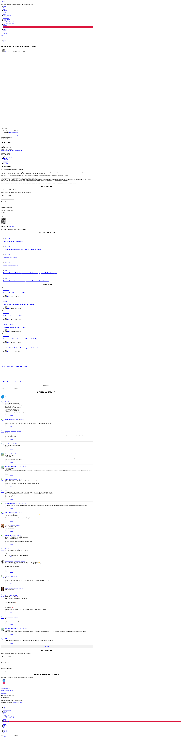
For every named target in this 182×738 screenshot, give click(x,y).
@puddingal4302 (14, 479)
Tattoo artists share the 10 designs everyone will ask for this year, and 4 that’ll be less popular (30, 273)
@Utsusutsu (13, 535)
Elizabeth (7, 491)
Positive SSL (3, 736)
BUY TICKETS (6, 150)
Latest (4, 6)
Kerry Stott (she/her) (10, 503)
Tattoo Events (6, 19)
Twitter (6, 163)
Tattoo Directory (7, 15)
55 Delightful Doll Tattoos (10, 265)
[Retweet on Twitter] (8, 475)
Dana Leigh (8, 479)
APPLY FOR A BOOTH (16, 150)
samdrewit (7, 431)
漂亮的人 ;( (8, 535)
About (4, 14)
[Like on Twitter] (9, 475)
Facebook (5, 161)
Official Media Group (17, 702)
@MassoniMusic (15, 588)
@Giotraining (16, 419)
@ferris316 (10, 443)
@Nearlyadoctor (18, 503)
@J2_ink (10, 595)
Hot (4, 9)
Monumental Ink (9, 561)
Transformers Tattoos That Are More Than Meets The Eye (20, 339)
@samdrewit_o (13, 431)
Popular (5, 7)
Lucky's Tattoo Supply (6, 1)
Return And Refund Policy (7, 690)
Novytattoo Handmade (10, 454)
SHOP (4, 12)
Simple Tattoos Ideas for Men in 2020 (14, 293)
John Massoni (8, 588)
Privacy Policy (4, 693)
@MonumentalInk (17, 561)
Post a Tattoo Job (10, 23)
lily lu (6, 525)
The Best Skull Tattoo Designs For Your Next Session (18, 304)
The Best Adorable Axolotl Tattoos (13, 241)
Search (16, 388)
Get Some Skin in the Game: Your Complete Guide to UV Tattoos (22, 249)
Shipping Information (5, 688)
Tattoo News (7, 238)
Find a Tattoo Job (10, 21)
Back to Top (3, 705)
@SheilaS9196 (13, 548)
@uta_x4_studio (10, 576)
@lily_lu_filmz (12, 525)
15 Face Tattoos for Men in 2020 (12, 316)
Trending (5, 10)
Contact (5, 25)
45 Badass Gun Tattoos (10, 257)
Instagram (5, 162)
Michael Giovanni (9, 419)
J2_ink (6, 595)
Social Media (6, 18)
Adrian (7, 638)
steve (6, 443)
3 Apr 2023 (18, 401)
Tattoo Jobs (6, 20)
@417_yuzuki (13, 401)
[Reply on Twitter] (6, 475)
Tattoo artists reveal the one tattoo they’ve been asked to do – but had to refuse (26, 281)
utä (6, 576)
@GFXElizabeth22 (13, 491)
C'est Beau (7, 548)
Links (4, 24)
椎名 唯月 (7, 401)
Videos (5, 16)
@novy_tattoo (19, 454)
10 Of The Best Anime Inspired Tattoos (14, 327)
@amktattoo (11, 638)
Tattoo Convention (13, 132)
